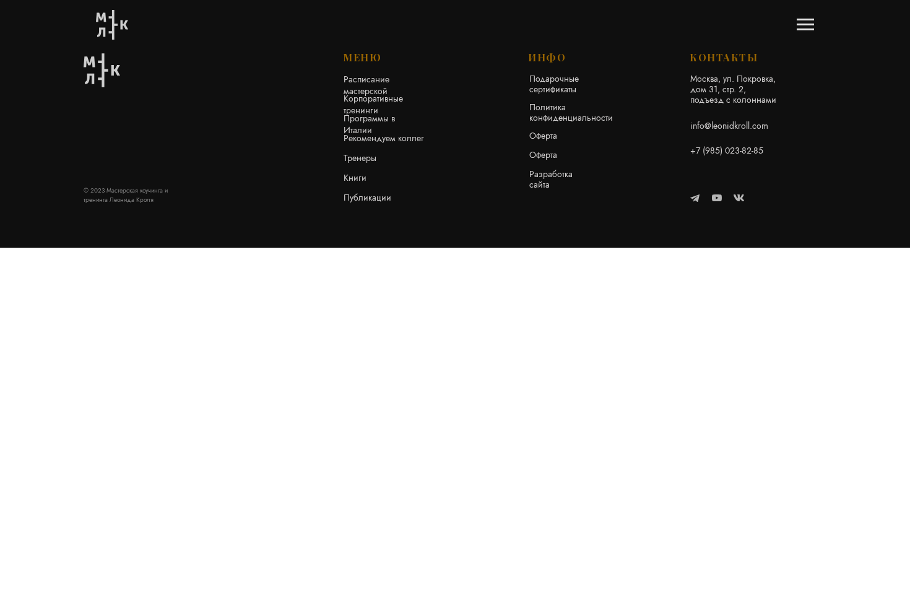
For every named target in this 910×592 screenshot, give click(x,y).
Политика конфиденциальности (571, 112)
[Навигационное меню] (805, 25)
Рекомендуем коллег (384, 138)
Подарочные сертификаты (554, 83)
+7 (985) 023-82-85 (726, 150)
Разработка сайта (551, 179)
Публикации (367, 197)
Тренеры (360, 158)
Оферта (543, 135)
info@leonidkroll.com (729, 126)
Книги (355, 178)
